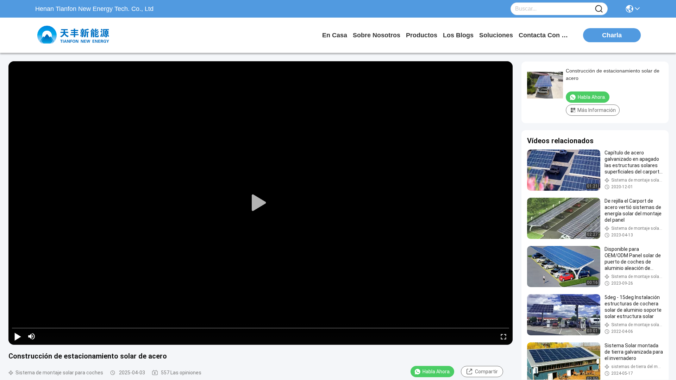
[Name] (599, 9)
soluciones (496, 35)
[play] (260, 203)
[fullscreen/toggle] (503, 336)
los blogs (458, 35)
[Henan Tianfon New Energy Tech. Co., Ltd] (74, 35)
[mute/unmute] (32, 336)
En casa (334, 35)
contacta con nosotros (545, 35)
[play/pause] (18, 336)
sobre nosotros (376, 35)
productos (421, 35)
